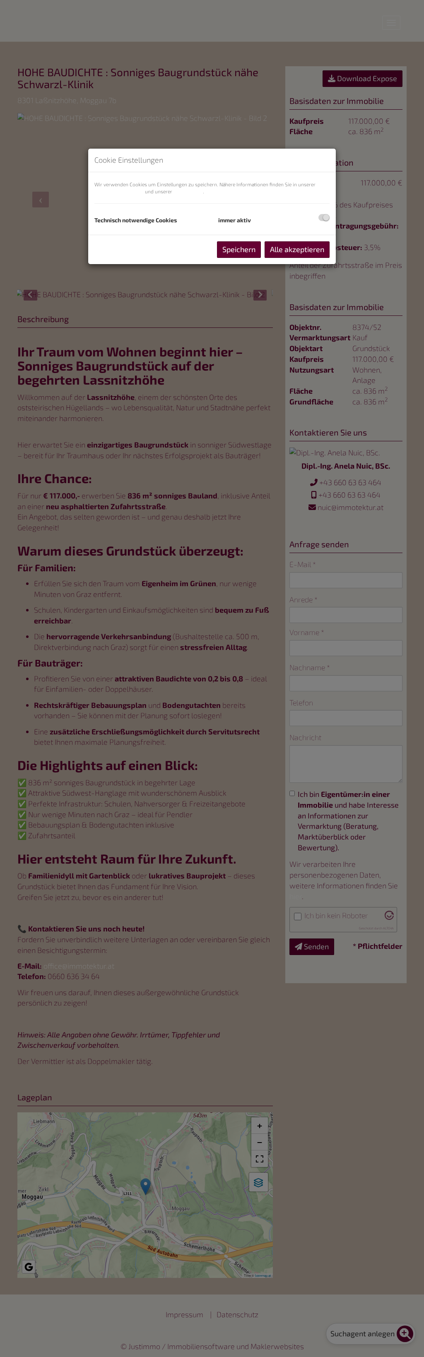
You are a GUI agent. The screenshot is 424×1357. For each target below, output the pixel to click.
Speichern (238, 249)
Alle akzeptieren (297, 249)
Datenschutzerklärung (119, 191)
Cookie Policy (188, 191)
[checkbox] (324, 217)
